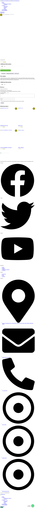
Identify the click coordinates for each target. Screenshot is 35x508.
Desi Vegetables (7, 14)
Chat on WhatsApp (6, 70)
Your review (2, 93)
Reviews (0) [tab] (16, 73)
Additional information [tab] (10, 73)
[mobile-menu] (0, 495)
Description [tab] (3, 73)
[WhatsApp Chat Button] (32, 505)
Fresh (3, 14)
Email (1, 99)
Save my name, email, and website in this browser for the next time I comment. (12, 101)
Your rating (2, 92)
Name (1, 98)
